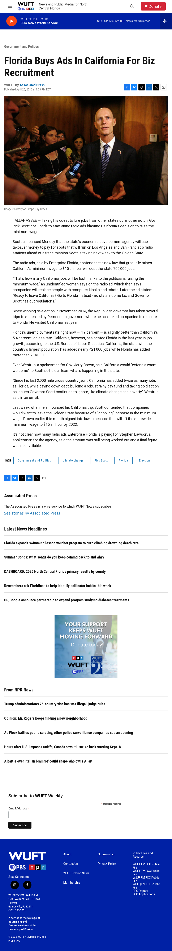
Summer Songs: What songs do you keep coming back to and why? (54, 557)
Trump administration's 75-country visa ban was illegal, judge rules (54, 704)
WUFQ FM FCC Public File (146, 886)
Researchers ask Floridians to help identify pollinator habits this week (57, 586)
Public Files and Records (143, 855)
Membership (71, 882)
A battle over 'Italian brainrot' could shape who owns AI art (48, 761)
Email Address (19, 808)
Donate (155, 6)
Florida (123, 460)
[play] (11, 21)
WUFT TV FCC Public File (146, 872)
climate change (73, 460)
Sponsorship (106, 854)
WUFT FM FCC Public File (146, 866)
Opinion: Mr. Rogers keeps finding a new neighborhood (45, 718)
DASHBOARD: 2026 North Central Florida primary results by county (55, 571)
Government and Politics (21, 46)
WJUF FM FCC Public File (146, 879)
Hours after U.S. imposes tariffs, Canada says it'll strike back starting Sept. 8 (62, 747)
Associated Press (32, 85)
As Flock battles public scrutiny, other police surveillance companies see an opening (68, 732)
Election (144, 460)
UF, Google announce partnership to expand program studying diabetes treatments (66, 600)
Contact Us (70, 863)
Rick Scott (101, 460)
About (67, 854)
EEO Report (140, 891)
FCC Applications (144, 894)
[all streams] (166, 21)
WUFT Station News (76, 873)
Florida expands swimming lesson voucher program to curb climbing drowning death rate (71, 543)
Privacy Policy (107, 863)
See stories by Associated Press (32, 513)
